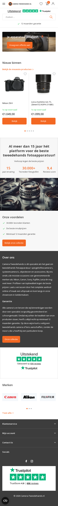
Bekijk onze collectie (14, 242)
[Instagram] (32, 461)
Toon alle (7, 412)
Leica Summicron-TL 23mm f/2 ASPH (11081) (42, 103)
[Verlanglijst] (41, 4)
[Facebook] (26, 461)
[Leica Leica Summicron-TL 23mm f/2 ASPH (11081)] (43, 84)
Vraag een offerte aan (19, 45)
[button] (25, 130)
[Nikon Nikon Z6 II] (14, 84)
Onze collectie (11, 339)
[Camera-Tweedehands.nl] (20, 4)
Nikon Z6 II (7, 103)
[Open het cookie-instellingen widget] (5, 500)
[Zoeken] (51, 17)
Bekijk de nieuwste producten (17, 69)
